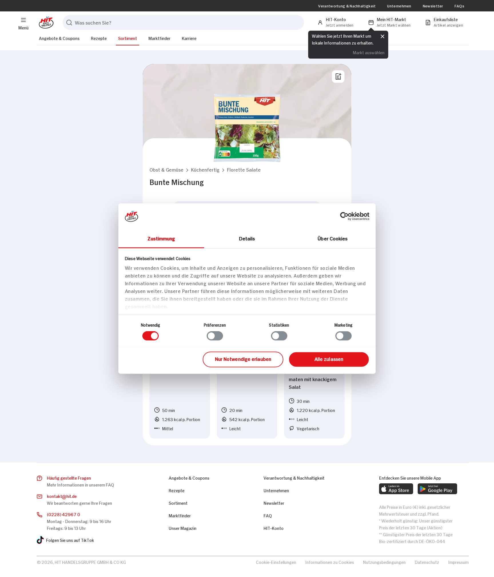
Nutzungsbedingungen (384, 561)
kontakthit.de (62, 495)
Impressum (458, 561)
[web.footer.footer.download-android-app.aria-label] (437, 488)
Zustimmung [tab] (161, 238)
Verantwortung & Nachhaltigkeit (347, 5)
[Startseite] (45, 22)
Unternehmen (399, 5)
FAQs (459, 5)
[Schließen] (382, 36)
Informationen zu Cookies (329, 561)
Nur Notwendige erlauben (243, 358)
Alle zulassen (328, 358)
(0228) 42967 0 (63, 514)
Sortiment (127, 38)
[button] (167, 169)
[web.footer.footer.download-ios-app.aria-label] (396, 488)
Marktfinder (159, 38)
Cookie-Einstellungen (276, 561)
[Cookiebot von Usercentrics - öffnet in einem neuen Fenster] (344, 216)
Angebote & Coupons (59, 38)
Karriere (189, 38)
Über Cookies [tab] (333, 238)
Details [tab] (247, 238)
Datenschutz (427, 561)
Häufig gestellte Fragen (69, 477)
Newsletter (433, 5)
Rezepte (99, 38)
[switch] (215, 335)
